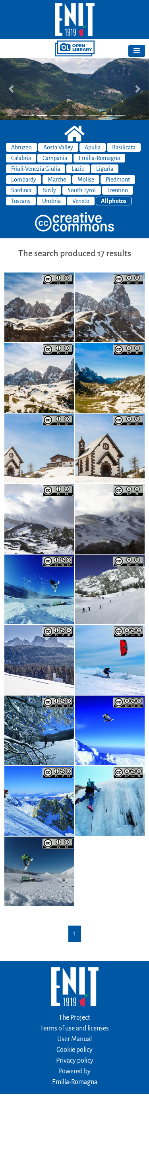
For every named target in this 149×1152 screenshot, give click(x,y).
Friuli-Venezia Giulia (35, 169)
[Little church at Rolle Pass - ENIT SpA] (39, 447)
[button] (11, 89)
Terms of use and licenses (74, 1028)
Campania (55, 158)
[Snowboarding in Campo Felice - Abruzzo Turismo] (39, 870)
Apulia (93, 147)
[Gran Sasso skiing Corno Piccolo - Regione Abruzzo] (39, 800)
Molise (85, 179)
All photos (113, 201)
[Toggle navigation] (136, 51)
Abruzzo (21, 147)
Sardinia (21, 190)
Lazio (78, 169)
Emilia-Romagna (99, 158)
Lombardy (23, 179)
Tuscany (21, 201)
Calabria (21, 158)
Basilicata (123, 147)
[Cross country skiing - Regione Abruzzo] (39, 729)
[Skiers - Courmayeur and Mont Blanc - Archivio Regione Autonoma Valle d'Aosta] (110, 588)
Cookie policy (74, 1049)
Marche (57, 179)
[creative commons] (74, 222)
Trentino (117, 190)
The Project (74, 1017)
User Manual (74, 1039)
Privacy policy (74, 1060)
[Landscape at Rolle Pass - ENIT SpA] (110, 377)
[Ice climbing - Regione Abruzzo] (110, 800)
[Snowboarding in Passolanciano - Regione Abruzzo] (110, 729)
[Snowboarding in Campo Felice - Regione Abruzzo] (39, 588)
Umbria (51, 201)
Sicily (49, 190)
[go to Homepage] (74, 19)
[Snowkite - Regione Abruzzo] (110, 659)
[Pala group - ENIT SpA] (39, 306)
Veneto (80, 201)
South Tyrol (82, 190)
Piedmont (118, 179)
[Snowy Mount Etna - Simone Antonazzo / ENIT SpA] (39, 518)
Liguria (104, 169)
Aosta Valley (58, 147)
